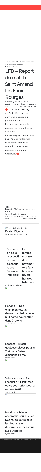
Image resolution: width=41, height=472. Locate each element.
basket (8, 209)
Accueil (7, 62)
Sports (13, 62)
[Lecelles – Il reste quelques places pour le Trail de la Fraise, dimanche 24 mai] (20, 326)
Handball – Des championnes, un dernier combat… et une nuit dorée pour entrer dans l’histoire (19, 313)
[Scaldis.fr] (10, 2)
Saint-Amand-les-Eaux (20, 210)
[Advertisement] (20, 34)
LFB (15, 209)
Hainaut (8, 67)
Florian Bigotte (11, 102)
